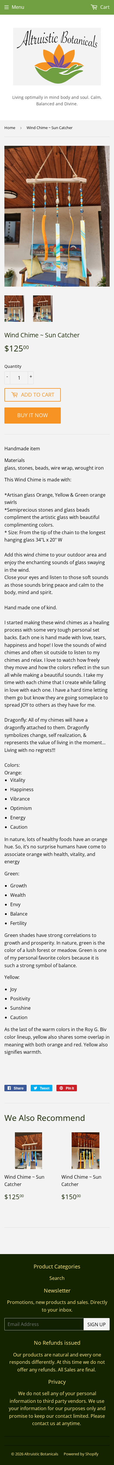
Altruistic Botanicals (41, 1453)
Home (9, 127)
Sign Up (96, 1324)
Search (57, 1278)
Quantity (12, 366)
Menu (18, 7)
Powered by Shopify (81, 1453)
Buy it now (32, 415)
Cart (104, 7)
